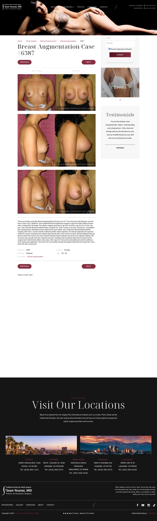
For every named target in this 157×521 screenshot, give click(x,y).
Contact (104, 7)
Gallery (19, 505)
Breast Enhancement (48, 41)
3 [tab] (120, 99)
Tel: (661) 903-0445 (78, 473)
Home (20, 41)
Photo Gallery (31, 41)
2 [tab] (116, 99)
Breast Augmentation (68, 41)
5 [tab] (128, 99)
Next (88, 62)
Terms (131, 62)
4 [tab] (124, 99)
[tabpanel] (120, 69)
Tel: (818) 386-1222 (29, 470)
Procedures (67, 7)
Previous (24, 62)
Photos (80, 7)
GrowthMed (151, 513)
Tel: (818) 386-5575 (54, 470)
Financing (92, 7)
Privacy (125, 62)
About (54, 7)
